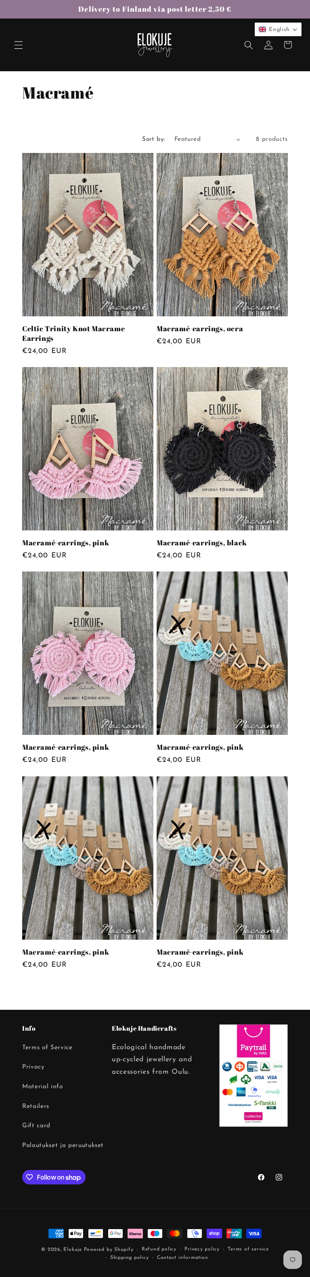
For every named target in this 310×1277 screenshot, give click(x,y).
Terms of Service (47, 1047)
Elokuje (72, 1249)
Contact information (182, 1257)
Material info (42, 1086)
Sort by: (153, 139)
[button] (18, 44)
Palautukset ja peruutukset (63, 1145)
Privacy (33, 1067)
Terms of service (248, 1249)
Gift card (36, 1125)
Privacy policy (202, 1249)
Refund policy (159, 1249)
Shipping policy (129, 1257)
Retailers (35, 1106)
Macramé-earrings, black (202, 542)
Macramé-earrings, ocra (200, 328)
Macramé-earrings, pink (65, 542)
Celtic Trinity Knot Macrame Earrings (73, 333)
